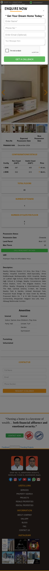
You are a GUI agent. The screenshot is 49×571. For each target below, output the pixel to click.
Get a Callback (25, 59)
